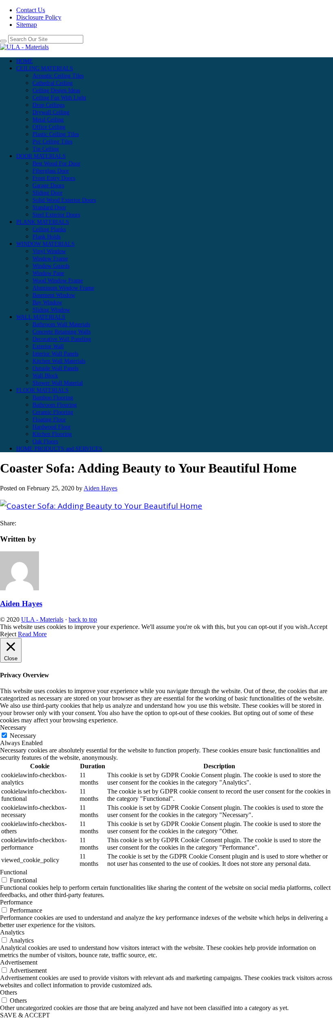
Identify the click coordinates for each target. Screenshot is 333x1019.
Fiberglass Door (50, 171)
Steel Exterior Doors (56, 215)
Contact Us (30, 10)
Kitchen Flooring (52, 434)
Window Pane (48, 273)
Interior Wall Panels (55, 354)
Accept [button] (318, 626)
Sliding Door (47, 193)
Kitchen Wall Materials (58, 361)
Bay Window (47, 302)
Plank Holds (46, 237)
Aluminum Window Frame (63, 288)
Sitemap (26, 24)
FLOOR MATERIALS (42, 390)
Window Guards (50, 266)
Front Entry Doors (53, 178)
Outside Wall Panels (55, 368)
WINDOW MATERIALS (45, 244)
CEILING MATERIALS (44, 68)
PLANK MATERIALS (42, 222)
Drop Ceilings (48, 105)
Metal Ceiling (48, 120)
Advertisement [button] (18, 962)
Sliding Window (51, 310)
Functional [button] (13, 872)
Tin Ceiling (45, 149)
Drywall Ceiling (50, 112)
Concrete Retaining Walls (61, 332)
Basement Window (53, 295)
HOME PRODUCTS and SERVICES (59, 449)
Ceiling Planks (49, 229)
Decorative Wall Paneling (61, 339)
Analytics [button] (12, 932)
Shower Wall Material (57, 383)
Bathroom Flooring (54, 405)
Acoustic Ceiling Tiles (58, 76)
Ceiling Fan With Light (59, 98)
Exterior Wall (48, 346)
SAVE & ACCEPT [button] (25, 1015)
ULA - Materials (42, 619)
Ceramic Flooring (52, 412)
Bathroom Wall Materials (61, 324)
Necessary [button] (13, 727)
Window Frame (50, 259)
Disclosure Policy (38, 17)
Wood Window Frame (57, 281)
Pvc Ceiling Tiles (52, 142)
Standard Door (49, 207)
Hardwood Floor (51, 427)
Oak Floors (45, 441)
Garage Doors (48, 185)
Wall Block (45, 376)
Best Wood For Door (56, 163)
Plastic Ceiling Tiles (55, 134)
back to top (83, 619)
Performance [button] (16, 902)
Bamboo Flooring (52, 398)
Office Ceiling (48, 127)
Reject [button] (8, 634)
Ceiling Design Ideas (56, 90)
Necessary (23, 735)
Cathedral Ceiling (52, 83)
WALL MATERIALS (40, 317)
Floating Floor (49, 419)
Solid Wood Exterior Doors (64, 200)
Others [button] (8, 992)
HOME (24, 61)
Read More (32, 634)
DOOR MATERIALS (41, 156)
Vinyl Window (49, 251)
